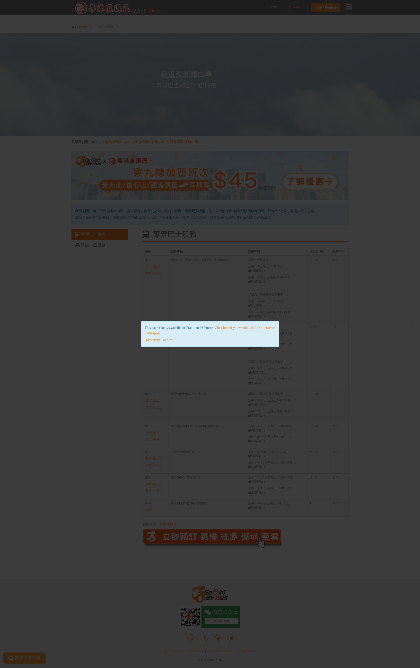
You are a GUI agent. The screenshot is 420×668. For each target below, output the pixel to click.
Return (167, 340)
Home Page (152, 340)
